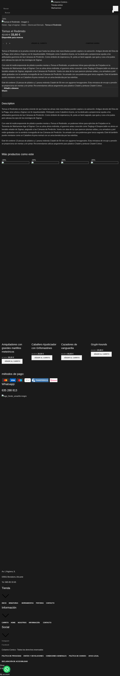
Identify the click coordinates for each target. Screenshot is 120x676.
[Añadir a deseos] (11, 340)
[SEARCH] (113, 11)
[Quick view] (5, 340)
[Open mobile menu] (1, 13)
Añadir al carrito (39, 43)
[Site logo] (60, 5)
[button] (12, 361)
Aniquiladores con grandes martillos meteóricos (12, 348)
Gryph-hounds (99, 344)
